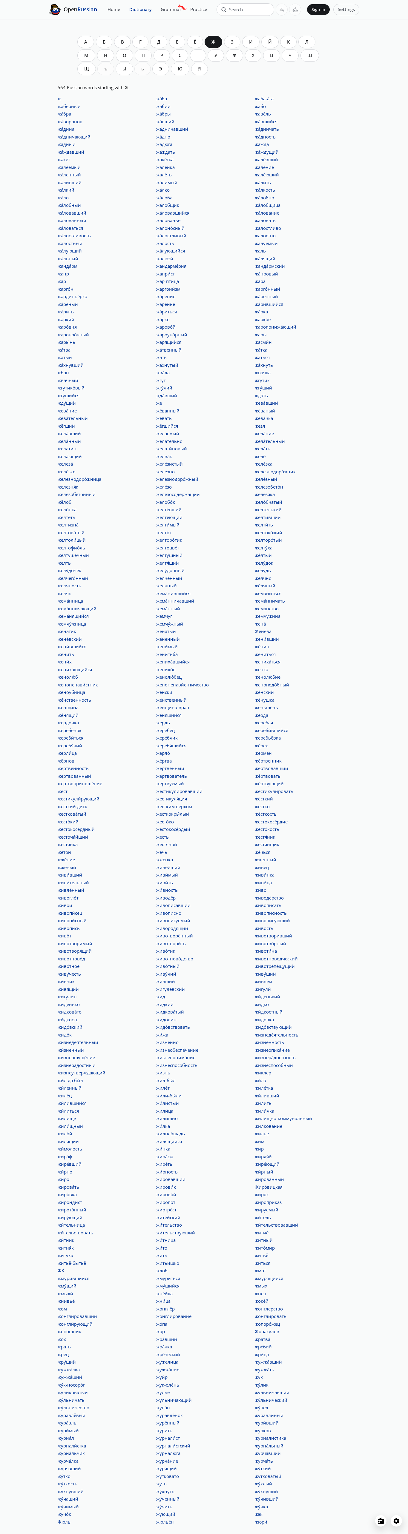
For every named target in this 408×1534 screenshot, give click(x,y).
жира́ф (65, 1156)
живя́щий (68, 989)
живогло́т (68, 898)
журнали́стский (173, 1446)
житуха (65, 1255)
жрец (63, 1354)
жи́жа (162, 1035)
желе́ (260, 456)
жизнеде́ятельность (276, 1035)
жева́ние (67, 411)
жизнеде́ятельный (78, 1042)
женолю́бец (169, 677)
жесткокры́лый (172, 814)
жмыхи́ (65, 1293)
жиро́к (262, 1194)
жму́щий (67, 1286)
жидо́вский (70, 1027)
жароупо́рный (171, 335)
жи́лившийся (72, 1103)
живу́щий (265, 974)
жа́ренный (266, 296)
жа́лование (267, 213)
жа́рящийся (168, 342)
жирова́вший (170, 1179)
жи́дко (262, 1004)
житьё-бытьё (72, 1263)
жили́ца (164, 1111)
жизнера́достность (275, 1057)
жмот (260, 1270)
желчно (263, 578)
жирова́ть (68, 1187)
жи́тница (166, 1240)
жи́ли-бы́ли (169, 1096)
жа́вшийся (266, 121)
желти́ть (264, 525)
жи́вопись (69, 928)
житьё (261, 1255)
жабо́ (260, 106)
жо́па (161, 1324)
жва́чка (263, 372)
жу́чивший (267, 1499)
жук (259, 1377)
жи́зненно (167, 1042)
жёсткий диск (72, 806)
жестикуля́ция (171, 799)
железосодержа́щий (178, 494)
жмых (261, 1286)
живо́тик (165, 951)
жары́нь (66, 342)
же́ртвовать (267, 776)
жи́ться (262, 1263)
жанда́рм (67, 266)
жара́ (260, 281)
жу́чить (164, 1507)
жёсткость (266, 814)
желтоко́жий (268, 532)
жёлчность (69, 586)
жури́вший (267, 1423)
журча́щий (69, 1468)
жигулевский (170, 989)
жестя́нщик (267, 844)
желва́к (164, 456)
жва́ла (163, 372)
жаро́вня (67, 327)
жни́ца (163, 1301)
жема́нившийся (173, 593)
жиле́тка (264, 1088)
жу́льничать (71, 1400)
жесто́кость (267, 829)
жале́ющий (267, 175)
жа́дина (66, 129)
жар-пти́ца (167, 281)
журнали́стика (270, 1438)
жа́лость (165, 243)
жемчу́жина (267, 616)
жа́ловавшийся (172, 213)
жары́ (261, 335)
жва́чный (68, 380)
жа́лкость (265, 190)
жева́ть (164, 418)
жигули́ (263, 989)
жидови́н (166, 1019)
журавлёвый (71, 1415)
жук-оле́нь (167, 1385)
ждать (261, 395)
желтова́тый (71, 532)
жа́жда (262, 144)
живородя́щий (172, 928)
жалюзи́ (164, 258)
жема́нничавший (175, 601)
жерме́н (263, 753)
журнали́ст (168, 1438)
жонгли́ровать (270, 1316)
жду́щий (67, 403)
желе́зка (263, 464)
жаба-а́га (264, 98)
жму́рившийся (73, 1278)
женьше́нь (266, 707)
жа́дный (67, 144)
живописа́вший (173, 905)
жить (161, 1255)
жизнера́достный (77, 1065)
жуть (161, 1484)
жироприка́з (268, 1202)
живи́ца (263, 882)
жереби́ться (70, 738)
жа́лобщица (267, 205)
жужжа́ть (264, 1370)
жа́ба (161, 98)
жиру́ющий (70, 1217)
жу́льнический (271, 1400)
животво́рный (270, 943)
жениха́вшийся (173, 662)
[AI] (295, 10)
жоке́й (262, 1301)
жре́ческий (168, 1354)
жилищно (167, 1118)
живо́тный (168, 966)
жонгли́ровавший (77, 1316)
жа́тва (64, 350)
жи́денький (267, 996)
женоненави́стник (78, 685)
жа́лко (163, 190)
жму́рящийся (269, 1278)
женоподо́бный (272, 685)
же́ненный (168, 639)
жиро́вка (67, 1194)
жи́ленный (70, 1088)
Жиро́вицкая (269, 1187)
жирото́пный (72, 1210)
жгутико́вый (71, 388)
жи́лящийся (169, 1141)
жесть (162, 837)
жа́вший (165, 121)
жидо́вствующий (273, 1027)
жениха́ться (267, 662)
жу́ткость (67, 1484)
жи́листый (167, 1103)
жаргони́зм (168, 289)
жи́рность (167, 1172)
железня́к (68, 487)
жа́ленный (69, 175)
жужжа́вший (268, 1362)
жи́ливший (267, 1096)
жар (62, 281)
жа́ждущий (267, 152)
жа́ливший (70, 182)
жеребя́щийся (171, 745)
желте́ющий (169, 517)
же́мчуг (164, 616)
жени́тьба (167, 654)
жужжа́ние (167, 1370)
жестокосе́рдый (173, 829)
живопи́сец (70, 913)
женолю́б (68, 677)
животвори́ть (171, 943)
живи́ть (164, 882)
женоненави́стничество (182, 685)
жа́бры (163, 114)
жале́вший (266, 159)
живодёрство (269, 898)
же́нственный (171, 700)
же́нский (264, 692)
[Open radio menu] (380, 1521)
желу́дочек (69, 570)
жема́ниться (268, 593)
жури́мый (68, 1430)
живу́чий (166, 974)
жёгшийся (167, 426)
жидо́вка (264, 1019)
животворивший (273, 936)
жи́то (161, 1248)
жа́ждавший (71, 152)
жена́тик (67, 631)
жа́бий (163, 106)
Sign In (318, 9)
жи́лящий (68, 1141)
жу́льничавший (272, 1392)
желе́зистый (169, 464)
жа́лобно (264, 198)
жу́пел (261, 1407)
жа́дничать (267, 129)
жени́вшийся (72, 646)
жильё (262, 1133)
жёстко (262, 806)
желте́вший (169, 509)
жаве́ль (263, 114)
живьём (263, 981)
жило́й (65, 1133)
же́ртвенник (268, 761)
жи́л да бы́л (70, 1080)
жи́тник (66, 1240)
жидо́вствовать (173, 1027)
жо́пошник (69, 1331)
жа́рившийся (269, 304)
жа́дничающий (74, 137)
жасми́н (263, 342)
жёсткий (264, 799)
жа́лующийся (170, 251)
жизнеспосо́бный (274, 1065)
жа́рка (261, 312)
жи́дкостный (269, 1012)
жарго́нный (267, 289)
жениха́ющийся (75, 669)
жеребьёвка (268, 738)
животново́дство (174, 959)
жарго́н (65, 289)
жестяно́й (166, 844)
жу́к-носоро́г (71, 1385)
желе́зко (67, 472)
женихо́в (166, 669)
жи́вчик (66, 981)
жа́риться (166, 312)
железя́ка (265, 494)
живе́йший (168, 867)
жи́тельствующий (175, 1233)
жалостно (265, 235)
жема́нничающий (77, 609)
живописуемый (173, 920)
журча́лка (68, 1461)
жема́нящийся (73, 616)
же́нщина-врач (172, 707)
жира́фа (164, 1156)
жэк (259, 1514)
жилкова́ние (268, 1126)
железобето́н (269, 487)
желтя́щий (167, 563)
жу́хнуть (165, 1491)
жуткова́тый (268, 1476)
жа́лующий (70, 251)
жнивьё (66, 1301)
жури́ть (164, 1430)
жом (62, 1309)
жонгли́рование (173, 1316)
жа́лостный (70, 243)
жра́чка (164, 1347)
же (159, 403)
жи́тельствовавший (276, 1225)
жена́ (260, 624)
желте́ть (66, 517)
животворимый (75, 943)
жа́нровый (266, 274)
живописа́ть (268, 905)
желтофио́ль (71, 548)
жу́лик (262, 1385)
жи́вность (167, 890)
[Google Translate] (282, 10)
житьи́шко (167, 1263)
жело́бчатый (268, 502)
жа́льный (68, 258)
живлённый (71, 890)
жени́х (65, 662)
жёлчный (166, 586)
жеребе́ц (165, 730)
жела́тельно (169, 441)
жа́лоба (164, 198)
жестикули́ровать (274, 791)
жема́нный (168, 609)
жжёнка (164, 860)
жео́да (261, 715)
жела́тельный (270, 441)
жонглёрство (269, 1309)
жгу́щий (263, 388)
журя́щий (166, 1468)
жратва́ (262, 1339)
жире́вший (70, 1164)
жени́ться (265, 654)
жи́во (260, 890)
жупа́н (163, 1407)
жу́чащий (68, 1499)
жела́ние (264, 433)
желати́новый (171, 449)
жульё (163, 1392)
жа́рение (165, 296)
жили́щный (70, 1126)
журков (263, 1430)
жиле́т (163, 1088)
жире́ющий (267, 1164)
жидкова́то (70, 1012)
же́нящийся (169, 715)
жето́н (64, 852)
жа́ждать (165, 152)
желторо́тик (169, 540)
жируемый (266, 1210)
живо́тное (68, 966)
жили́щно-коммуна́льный (283, 1118)
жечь (161, 852)
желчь (64, 593)
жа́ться (262, 357)
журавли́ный (269, 1415)
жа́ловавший (72, 213)
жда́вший (166, 395)
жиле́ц (65, 1096)
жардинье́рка (72, 296)
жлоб (162, 1270)
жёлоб (64, 502)
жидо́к (65, 1035)
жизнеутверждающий (81, 1073)
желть (64, 563)
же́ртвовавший (271, 768)
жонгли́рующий (75, 1324)
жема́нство (267, 609)
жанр (63, 274)
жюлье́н (165, 1522)
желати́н (67, 449)
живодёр (166, 898)
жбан (63, 372)
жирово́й (166, 1194)
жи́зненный (71, 1050)
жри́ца (262, 1354)
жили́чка (264, 1111)
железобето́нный (77, 494)
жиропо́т (165, 1202)
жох (62, 1339)
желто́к (164, 532)
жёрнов (66, 761)
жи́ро (63, 1179)
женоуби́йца (71, 692)
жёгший (66, 426)
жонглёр (165, 1309)
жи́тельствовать (75, 1233)
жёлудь (263, 570)
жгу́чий (164, 388)
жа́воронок (70, 121)
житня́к (66, 1248)
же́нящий (68, 715)
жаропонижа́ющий (275, 327)
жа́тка (261, 350)
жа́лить (263, 182)
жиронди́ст (70, 1202)
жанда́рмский (270, 266)
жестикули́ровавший (179, 791)
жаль (260, 251)
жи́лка (163, 1126)
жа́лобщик (167, 205)
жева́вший (266, 403)
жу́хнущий (266, 1491)
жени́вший (267, 639)
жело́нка (67, 509)
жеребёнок (70, 730)
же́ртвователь (171, 776)
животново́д (71, 959)
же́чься (262, 852)
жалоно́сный (170, 228)
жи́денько (69, 1004)
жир (259, 1149)
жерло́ (163, 753)
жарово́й (166, 327)
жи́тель (263, 1217)
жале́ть (164, 175)
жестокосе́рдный (76, 829)
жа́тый (65, 357)
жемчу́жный (169, 624)
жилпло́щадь (170, 1133)
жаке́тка (165, 159)
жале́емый (69, 167)
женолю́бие (267, 677)
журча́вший (268, 1453)
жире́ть (164, 1164)
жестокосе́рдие (271, 822)
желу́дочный (170, 570)
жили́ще (67, 1118)
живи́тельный (73, 882)
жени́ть (66, 654)
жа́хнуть (264, 365)
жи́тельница (71, 1225)
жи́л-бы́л (166, 1080)
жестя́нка (68, 844)
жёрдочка (68, 723)
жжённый (265, 860)
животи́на (266, 951)
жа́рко (163, 319)
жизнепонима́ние (175, 1057)
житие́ (262, 1233)
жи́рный (264, 1172)
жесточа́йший (73, 837)
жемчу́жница (72, 624)
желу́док (264, 563)
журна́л (66, 1438)
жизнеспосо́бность (176, 1065)
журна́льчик (71, 1453)
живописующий (272, 920)
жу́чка (261, 1507)
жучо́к (64, 1514)
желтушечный (73, 555)
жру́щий (67, 1362)
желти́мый (168, 525)
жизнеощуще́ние (76, 1057)
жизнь (163, 1073)
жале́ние (264, 167)
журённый (168, 1423)
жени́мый (167, 646)
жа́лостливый (171, 235)
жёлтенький (268, 509)
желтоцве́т (167, 548)
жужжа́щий (70, 1377)
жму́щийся (168, 1286)
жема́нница (70, 601)
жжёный (67, 867)
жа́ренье (165, 304)
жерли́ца (67, 753)
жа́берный (69, 106)
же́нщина (68, 707)
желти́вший (268, 517)
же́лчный (265, 586)
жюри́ (261, 1522)
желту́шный (169, 555)
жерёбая (264, 723)
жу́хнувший (71, 1491)
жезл (260, 426)
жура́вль (67, 1423)
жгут (161, 380)
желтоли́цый (72, 540)
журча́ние (167, 1461)
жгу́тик (262, 380)
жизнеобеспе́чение (177, 1050)
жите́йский (168, 1217)
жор (160, 1331)
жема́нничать (270, 601)
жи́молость (70, 1149)
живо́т (64, 936)
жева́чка (264, 418)
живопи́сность (271, 913)
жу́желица (167, 1362)
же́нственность (74, 700)
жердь (163, 723)
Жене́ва (263, 631)
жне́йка (164, 1293)
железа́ (65, 464)
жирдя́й (263, 1156)
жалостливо (268, 228)
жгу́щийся (68, 395)
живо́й (65, 905)
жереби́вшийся (271, 730)
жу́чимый (68, 1507)
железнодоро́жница (79, 479)
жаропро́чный (73, 335)
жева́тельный (73, 418)
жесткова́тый (72, 814)
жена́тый (166, 631)
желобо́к (165, 502)
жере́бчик (167, 738)
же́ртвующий (269, 783)
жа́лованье (168, 220)
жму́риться (168, 1278)
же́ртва (164, 761)
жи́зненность (269, 1042)
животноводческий (276, 959)
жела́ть (262, 449)
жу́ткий (263, 1468)
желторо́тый (268, 540)
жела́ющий (70, 456)
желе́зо (164, 487)
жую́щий (165, 1514)
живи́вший (70, 875)
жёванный (168, 411)
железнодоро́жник (275, 472)
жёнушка (264, 700)
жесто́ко (165, 822)
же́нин (262, 646)
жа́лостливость (74, 235)
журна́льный (269, 1446)
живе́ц (262, 867)
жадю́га (164, 144)
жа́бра (64, 114)
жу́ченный (168, 1499)
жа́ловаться (70, 228)
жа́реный (68, 304)
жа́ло (63, 198)
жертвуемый (170, 783)
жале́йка (165, 167)
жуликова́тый (73, 1392)
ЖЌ (61, 1270)
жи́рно (65, 1172)
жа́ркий (66, 319)
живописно (168, 913)
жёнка (261, 669)
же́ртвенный (170, 768)
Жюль (64, 1522)
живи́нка (264, 875)
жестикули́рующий (78, 799)
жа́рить (66, 312)
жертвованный (74, 776)
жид (160, 996)
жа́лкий (66, 190)
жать (161, 357)
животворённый (174, 936)
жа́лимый (166, 182)
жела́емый (167, 433)
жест (63, 791)
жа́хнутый (167, 365)
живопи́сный (72, 920)
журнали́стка (72, 1446)
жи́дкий (165, 1004)
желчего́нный (73, 578)
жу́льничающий (174, 1400)
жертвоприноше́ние (80, 783)
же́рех (261, 745)
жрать (64, 1347)
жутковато (167, 1476)
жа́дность (265, 137)
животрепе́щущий (275, 966)
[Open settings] (396, 1521)
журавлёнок (169, 1415)
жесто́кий (68, 822)
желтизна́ (68, 525)
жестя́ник (265, 837)
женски (164, 692)
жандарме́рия (171, 266)
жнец (260, 1293)
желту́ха (263, 548)
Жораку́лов (267, 1331)
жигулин (67, 996)
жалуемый (266, 243)
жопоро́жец (267, 1324)
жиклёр (263, 1073)
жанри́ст (165, 274)
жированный (269, 1179)
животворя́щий (75, 951)
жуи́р (162, 1377)
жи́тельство (169, 1225)
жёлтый (263, 555)
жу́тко (64, 1476)
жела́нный (69, 441)
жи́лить (263, 1103)
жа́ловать (265, 220)
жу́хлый (263, 1484)
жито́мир (265, 1248)
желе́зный (266, 479)
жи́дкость (68, 1019)
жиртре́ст (166, 1210)
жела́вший (69, 433)
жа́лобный (69, 205)
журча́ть (264, 1461)
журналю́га (168, 1453)
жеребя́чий (70, 745)
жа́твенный (169, 350)
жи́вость (264, 928)
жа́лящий (265, 258)
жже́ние (66, 860)
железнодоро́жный (177, 479)
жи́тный (264, 1240)
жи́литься (68, 1111)
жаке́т (64, 159)
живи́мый (167, 875)
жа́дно (163, 137)
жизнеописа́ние (272, 1050)
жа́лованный (72, 220)
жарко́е (263, 319)
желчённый (169, 578)
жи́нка (163, 1149)
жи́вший (165, 981)
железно (165, 472)
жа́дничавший (172, 129)
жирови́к (166, 1187)
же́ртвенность (73, 768)
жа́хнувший (71, 365)
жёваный (265, 411)
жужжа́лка (69, 1370)
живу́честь (69, 974)
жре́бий (263, 1347)
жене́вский (70, 639)
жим (259, 1141)
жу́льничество (73, 1407)
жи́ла (260, 1080)
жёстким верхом (174, 806)
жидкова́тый (170, 1012)
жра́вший (166, 1339)
